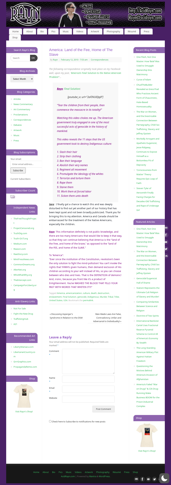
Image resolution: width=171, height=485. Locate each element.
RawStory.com (21, 254)
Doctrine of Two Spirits (147, 315)
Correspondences (99, 59)
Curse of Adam (143, 79)
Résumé (132, 31)
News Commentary (23, 104)
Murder (103, 296)
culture (86, 293)
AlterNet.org (20, 269)
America (61, 293)
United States (55, 300)
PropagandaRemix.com (25, 366)
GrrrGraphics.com (22, 361)
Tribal (110, 296)
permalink (88, 300)
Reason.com (20, 248)
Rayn (55, 59)
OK (32, 58)
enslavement (55, 296)
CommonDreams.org (24, 264)
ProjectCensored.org (24, 228)
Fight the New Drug (23, 313)
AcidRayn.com (68, 476)
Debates (18, 124)
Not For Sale (20, 308)
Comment (52, 353)
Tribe (116, 296)
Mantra (92, 476)
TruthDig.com (20, 233)
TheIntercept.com (22, 280)
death (94, 293)
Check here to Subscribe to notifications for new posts (78, 421)
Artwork (95, 31)
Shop (15, 37)
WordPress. (104, 476)
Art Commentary (22, 109)
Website (52, 398)
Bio (42, 31)
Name (52, 379)
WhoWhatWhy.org (23, 274)
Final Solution (72, 89)
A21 (15, 324)
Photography (113, 31)
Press (146, 31)
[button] (164, 478)
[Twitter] (165, 249)
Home (15, 31)
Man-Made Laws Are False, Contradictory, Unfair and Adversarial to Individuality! (107, 318)
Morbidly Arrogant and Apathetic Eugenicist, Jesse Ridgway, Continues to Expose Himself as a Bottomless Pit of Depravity (147, 151)
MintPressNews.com (24, 259)
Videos (79, 31)
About (29, 31)
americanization (74, 293)
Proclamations (21, 114)
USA (65, 300)
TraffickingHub (21, 318)
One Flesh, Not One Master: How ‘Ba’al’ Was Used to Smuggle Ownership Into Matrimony (147, 65)
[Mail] (165, 228)
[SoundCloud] (165, 256)
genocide (82, 296)
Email (51, 390)
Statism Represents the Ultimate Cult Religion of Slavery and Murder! (147, 292)
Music (66, 31)
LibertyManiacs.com (24, 346)
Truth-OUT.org (21, 238)
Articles (17, 98)
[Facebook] (165, 235)
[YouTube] (165, 242)
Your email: (16, 158)
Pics (53, 31)
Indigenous (93, 296)
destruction (103, 293)
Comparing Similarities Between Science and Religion (147, 306)
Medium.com (20, 243)
